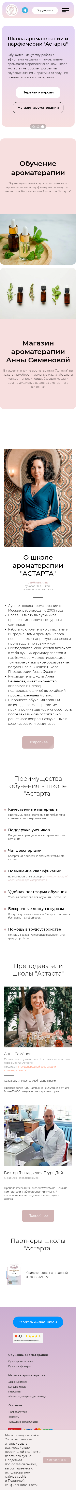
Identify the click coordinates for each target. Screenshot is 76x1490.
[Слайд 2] (38, 126)
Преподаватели (18, 1412)
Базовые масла (17, 1386)
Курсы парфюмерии (19, 1366)
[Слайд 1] (33, 126)
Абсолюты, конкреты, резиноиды (27, 1396)
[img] (12, 10)
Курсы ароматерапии (20, 1361)
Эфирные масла (17, 1381)
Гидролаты (14, 1391)
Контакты (14, 1416)
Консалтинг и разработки (23, 1421)
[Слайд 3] (42, 126)
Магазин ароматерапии (27, 1375)
